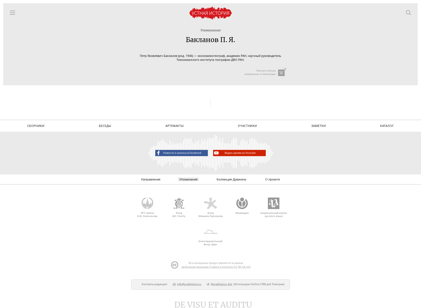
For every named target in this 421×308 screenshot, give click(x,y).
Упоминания (188, 179)
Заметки (318, 126)
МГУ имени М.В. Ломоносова (147, 214)
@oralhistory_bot (221, 284)
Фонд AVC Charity (179, 214)
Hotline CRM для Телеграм (267, 284)
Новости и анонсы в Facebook (182, 153)
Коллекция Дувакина (231, 179)
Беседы (105, 126)
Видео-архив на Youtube (240, 153)
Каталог (387, 126)
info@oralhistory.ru (189, 284)
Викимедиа (242, 212)
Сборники (36, 126)
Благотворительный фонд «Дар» (210, 243)
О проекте (272, 179)
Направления (150, 179)
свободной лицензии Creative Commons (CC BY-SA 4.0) (215, 267)
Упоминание (210, 30)
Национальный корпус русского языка (273, 214)
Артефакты (174, 126)
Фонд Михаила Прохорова (210, 214)
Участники (247, 126)
